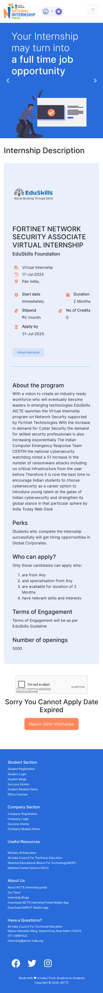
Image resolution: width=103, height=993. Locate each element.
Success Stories (18, 784)
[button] (8, 80)
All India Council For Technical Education (35, 858)
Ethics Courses (18, 794)
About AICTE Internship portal (27, 887)
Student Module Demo (23, 789)
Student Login (17, 774)
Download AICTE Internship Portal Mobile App (38, 902)
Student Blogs (17, 779)
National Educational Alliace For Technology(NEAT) (42, 863)
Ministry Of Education (22, 853)
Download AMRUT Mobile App (28, 907)
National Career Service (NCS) (28, 868)
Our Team (14, 892)
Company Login (18, 819)
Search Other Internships (51, 724)
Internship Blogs (18, 897)
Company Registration (22, 814)
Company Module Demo (24, 829)
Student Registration (21, 769)
